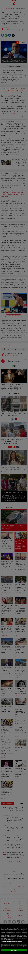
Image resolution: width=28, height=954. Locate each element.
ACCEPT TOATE (14, 950)
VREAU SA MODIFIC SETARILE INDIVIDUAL (14, 952)
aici (15, 936)
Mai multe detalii (6, 931)
